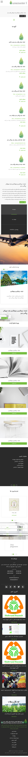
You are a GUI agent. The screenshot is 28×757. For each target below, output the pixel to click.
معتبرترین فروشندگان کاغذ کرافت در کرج (14, 636)
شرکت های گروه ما (14, 733)
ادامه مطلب (21, 15)
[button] (12, 520)
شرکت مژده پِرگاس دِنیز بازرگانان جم (17, 115)
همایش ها (14, 742)
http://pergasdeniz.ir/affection (18, 69)
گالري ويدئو (14, 744)
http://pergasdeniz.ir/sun (19, 94)
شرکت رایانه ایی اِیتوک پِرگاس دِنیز (17, 164)
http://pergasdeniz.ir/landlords (18, 45)
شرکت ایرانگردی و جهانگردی (16, 291)
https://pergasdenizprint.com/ (18, 143)
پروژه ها (14, 736)
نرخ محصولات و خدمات (14, 738)
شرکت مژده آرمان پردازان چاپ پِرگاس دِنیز (16, 140)
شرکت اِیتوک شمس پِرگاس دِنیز (18, 91)
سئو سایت (16, 751)
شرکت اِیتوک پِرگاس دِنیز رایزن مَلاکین (17, 42)
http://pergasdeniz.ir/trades (18, 118)
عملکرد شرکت (22, 50)
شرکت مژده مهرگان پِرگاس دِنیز (18, 66)
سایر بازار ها (14, 747)
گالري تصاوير (14, 740)
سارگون (10, 751)
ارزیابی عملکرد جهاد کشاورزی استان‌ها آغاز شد (14, 714)
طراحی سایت (20, 751)
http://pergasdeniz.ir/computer (17, 167)
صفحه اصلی (14, 731)
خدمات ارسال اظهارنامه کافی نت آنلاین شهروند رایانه (14, 619)
